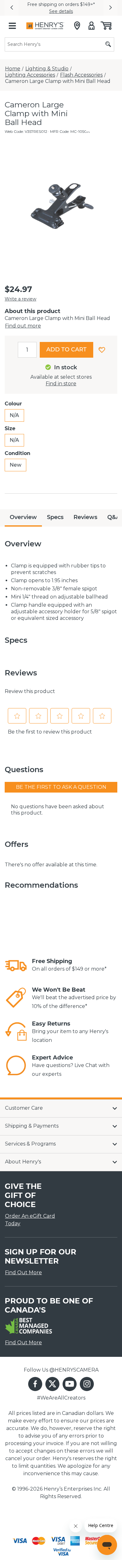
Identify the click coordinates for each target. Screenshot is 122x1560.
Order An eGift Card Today (30, 1220)
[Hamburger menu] (12, 26)
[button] (11, 8)
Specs (55, 517)
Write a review (20, 299)
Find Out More (23, 1273)
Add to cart (66, 349)
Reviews (85, 517)
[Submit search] (108, 44)
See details (61, 11)
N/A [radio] (14, 415)
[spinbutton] (27, 350)
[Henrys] (45, 26)
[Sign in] (91, 25)
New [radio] (15, 465)
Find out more (23, 326)
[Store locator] (77, 26)
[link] (16, 965)
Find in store (61, 384)
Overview (23, 517)
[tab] (23, 518)
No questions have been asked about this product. (57, 810)
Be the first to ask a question (61, 787)
